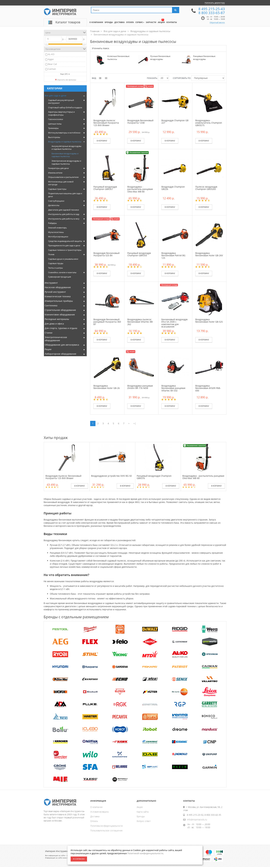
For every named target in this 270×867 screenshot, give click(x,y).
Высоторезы (54, 137)
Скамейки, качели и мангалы (62, 272)
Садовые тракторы (57, 189)
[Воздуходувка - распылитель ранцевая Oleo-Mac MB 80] (141, 168)
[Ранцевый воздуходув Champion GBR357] (107, 168)
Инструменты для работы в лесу (63, 218)
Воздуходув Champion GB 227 (174, 121)
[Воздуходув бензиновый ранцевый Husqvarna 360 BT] (107, 300)
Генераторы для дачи (58, 168)
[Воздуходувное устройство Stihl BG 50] (112, 457)
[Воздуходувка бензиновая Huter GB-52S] (209, 300)
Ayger (51, 59)
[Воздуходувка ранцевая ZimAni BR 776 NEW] (141, 367)
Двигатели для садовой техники (63, 209)
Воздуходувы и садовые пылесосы (64, 141)
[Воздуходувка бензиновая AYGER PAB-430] (209, 367)
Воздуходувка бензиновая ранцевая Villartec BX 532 (173, 388)
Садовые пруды (55, 263)
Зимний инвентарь (57, 227)
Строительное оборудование (60, 310)
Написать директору (215, 2)
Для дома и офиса (54, 323)
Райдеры (52, 223)
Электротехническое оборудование (56, 339)
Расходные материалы (57, 319)
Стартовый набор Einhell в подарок (65, 107)
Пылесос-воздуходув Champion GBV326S (206, 188)
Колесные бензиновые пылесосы (118, 58)
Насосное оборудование (58, 287)
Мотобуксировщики (58, 236)
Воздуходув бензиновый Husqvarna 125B (140, 121)
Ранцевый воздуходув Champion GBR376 (154, 477)
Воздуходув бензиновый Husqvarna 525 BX (106, 254)
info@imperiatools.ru (197, 819)
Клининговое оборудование (60, 314)
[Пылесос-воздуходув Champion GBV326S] (209, 168)
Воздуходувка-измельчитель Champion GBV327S (208, 123)
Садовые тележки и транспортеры (64, 250)
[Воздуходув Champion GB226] (175, 168)
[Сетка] (106, 78)
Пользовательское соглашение (106, 830)
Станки (48, 332)
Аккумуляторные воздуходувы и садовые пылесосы (66, 147)
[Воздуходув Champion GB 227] (175, 101)
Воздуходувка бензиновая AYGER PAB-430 (208, 388)
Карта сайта (142, 811)
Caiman (52, 68)
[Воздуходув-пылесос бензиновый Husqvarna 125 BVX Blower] (107, 101)
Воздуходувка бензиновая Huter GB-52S (209, 320)
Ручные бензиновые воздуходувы (160, 58)
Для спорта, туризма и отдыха (61, 328)
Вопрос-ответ (144, 821)
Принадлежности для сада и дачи (64, 245)
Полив (51, 254)
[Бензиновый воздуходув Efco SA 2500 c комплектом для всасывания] (175, 300)
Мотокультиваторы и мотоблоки (64, 132)
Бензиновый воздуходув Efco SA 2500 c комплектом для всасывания (174, 323)
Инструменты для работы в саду (63, 214)
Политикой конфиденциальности (145, 853)
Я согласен (79, 859)
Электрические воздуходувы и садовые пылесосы (66, 162)
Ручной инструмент (55, 291)
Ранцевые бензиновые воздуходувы (204, 58)
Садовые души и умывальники (63, 259)
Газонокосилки (55, 119)
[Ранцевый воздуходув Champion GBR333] (141, 234)
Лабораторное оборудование (60, 353)
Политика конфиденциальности (106, 825)
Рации (48, 349)
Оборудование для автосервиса (62, 344)
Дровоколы (53, 205)
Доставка (94, 816)
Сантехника (51, 305)
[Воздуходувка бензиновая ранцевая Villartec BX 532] (175, 367)
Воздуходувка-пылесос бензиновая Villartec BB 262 (140, 322)
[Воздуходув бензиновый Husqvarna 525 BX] (107, 234)
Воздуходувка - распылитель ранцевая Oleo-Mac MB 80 (140, 189)
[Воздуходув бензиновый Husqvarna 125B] (141, 101)
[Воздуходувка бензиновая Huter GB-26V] (209, 234)
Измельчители (55, 172)
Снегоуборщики (56, 200)
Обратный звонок (217, 22)
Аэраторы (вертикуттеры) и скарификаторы (61, 113)
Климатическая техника (58, 296)
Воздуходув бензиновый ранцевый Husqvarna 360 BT (107, 322)
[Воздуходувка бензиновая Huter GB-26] (107, 367)
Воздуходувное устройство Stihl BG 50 (111, 475)
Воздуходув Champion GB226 (173, 188)
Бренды (141, 816)
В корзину (102, 140)
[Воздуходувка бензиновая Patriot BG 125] (175, 234)
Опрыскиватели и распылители (63, 177)
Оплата (94, 821)
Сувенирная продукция (59, 276)
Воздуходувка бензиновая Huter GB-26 (106, 387)
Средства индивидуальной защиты (65, 241)
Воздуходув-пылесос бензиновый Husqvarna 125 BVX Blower (106, 123)
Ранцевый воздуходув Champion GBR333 (139, 254)
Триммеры (53, 128)
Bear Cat (52, 64)
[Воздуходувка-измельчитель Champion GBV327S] (209, 101)
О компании (96, 807)
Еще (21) (64, 74)
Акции (140, 807)
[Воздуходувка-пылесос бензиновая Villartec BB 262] (141, 300)
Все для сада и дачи (55, 95)
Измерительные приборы (59, 300)
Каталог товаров (67, 22)
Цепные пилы (55, 123)
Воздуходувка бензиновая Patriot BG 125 (173, 255)
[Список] (100, 78)
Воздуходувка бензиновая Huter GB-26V (209, 254)
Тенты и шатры (55, 267)
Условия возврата (99, 811)
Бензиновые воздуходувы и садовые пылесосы (65, 155)
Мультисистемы (56, 232)
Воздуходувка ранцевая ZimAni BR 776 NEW (140, 387)
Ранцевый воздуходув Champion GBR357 (105, 188)
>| (134, 423)
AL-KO (51, 54)
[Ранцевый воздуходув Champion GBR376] (158, 457)
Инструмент (51, 282)
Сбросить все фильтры (66, 80)
